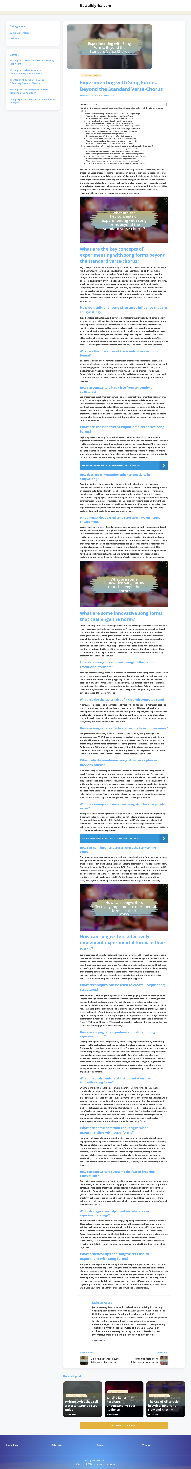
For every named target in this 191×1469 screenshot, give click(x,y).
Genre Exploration (19, 32)
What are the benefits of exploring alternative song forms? (108, 121)
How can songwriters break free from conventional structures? (110, 118)
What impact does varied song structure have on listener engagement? (113, 126)
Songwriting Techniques (91, 75)
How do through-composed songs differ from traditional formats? (111, 131)
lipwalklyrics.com (95, 5)
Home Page (12, 1445)
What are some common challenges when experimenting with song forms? (115, 156)
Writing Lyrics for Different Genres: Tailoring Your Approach (29, 91)
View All (146, 1445)
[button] (98, 1340)
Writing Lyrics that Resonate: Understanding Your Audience (121, 1404)
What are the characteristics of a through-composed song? (108, 134)
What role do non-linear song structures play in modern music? (110, 138)
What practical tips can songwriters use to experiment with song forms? (114, 163)
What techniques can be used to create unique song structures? (110, 149)
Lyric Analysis (17, 38)
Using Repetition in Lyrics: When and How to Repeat (32, 101)
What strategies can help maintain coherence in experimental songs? (112, 161)
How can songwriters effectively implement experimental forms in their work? (117, 146)
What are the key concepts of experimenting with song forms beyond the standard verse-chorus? (122, 109)
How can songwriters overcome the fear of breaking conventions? (111, 159)
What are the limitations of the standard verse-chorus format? (110, 116)
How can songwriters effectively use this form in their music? (109, 136)
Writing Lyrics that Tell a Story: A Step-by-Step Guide (81, 1406)
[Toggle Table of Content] (163, 105)
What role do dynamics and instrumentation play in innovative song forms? (115, 154)
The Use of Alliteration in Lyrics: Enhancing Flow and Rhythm (164, 1406)
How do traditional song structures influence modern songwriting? (112, 114)
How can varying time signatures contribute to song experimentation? (113, 151)
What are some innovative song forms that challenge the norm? (110, 128)
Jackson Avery (102, 1302)
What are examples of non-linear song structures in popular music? (111, 141)
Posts (100, 1445)
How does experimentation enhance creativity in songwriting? (110, 123)
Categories (57, 1445)
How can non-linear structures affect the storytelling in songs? (110, 143)
